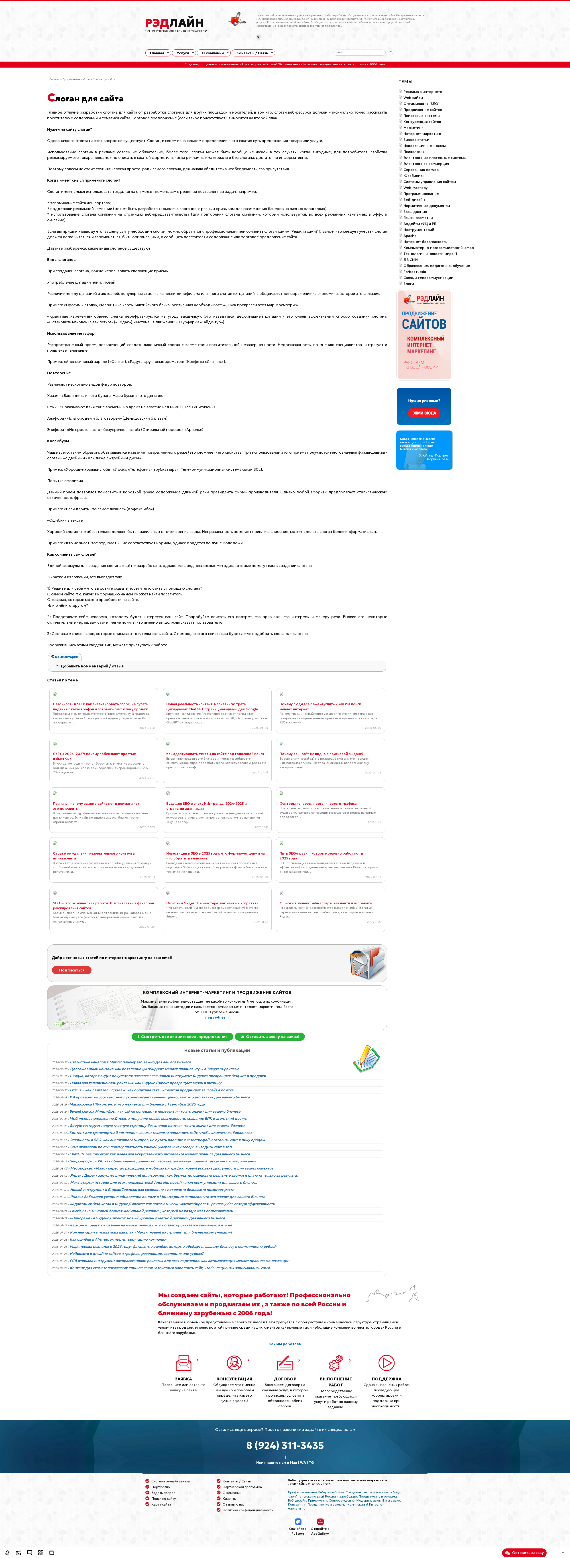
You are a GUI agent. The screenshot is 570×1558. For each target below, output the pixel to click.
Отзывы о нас (233, 1504)
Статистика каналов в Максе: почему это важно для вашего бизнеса (130, 1062)
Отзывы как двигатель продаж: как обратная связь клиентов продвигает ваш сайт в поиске (151, 1090)
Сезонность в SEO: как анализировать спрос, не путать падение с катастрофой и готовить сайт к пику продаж (167, 1139)
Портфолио (160, 1487)
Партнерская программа (242, 1487)
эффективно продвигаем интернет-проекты (333, 64)
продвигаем (230, 1304)
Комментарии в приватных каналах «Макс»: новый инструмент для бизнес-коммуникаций (151, 1232)
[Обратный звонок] (7, 1553)
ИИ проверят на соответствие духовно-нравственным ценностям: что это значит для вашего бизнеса (159, 1097)
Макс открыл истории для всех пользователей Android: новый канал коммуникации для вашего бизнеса (163, 1182)
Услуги (183, 53)
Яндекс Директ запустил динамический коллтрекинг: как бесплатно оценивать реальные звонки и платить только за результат (184, 1175)
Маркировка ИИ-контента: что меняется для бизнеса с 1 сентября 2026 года (137, 1104)
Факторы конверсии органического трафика (318, 803)
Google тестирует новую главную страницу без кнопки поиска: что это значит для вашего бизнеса (156, 1125)
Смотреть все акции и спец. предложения (184, 1036)
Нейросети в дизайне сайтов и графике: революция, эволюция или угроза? (137, 1253)
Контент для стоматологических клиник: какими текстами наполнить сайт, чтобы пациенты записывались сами (170, 1268)
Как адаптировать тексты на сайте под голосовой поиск (215, 754)
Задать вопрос (163, 1493)
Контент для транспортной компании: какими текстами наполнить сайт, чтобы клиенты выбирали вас (160, 1132)
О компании (213, 53)
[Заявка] (18, 1553)
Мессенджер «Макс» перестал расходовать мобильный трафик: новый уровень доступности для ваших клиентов (171, 1168)
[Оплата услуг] (52, 1553)
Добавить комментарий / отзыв (92, 666)
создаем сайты (195, 1295)
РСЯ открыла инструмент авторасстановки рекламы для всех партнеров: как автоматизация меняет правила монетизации (179, 1260)
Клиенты (229, 1498)
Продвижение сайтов (76, 79)
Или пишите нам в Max (276, 1462)
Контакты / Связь (252, 53)
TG (311, 1462)
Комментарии (66, 657)
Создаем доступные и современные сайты (216, 64)
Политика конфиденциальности (248, 1510)
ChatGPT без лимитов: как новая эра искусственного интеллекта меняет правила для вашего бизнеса (159, 1154)
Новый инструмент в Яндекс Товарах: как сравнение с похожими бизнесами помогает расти (152, 1189)
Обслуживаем (288, 64)
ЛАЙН (174, 23)
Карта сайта (161, 1504)
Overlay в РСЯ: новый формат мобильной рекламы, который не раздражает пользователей (151, 1211)
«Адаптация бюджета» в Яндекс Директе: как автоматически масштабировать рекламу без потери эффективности (172, 1204)
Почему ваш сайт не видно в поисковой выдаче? (322, 754)
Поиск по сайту (163, 1498)
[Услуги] (41, 1553)
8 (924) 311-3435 (285, 1445)
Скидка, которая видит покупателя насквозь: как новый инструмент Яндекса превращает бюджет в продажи (168, 1075)
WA (303, 1462)
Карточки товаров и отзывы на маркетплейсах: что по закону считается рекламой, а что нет (152, 1225)
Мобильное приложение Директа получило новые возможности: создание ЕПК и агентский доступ (158, 1118)
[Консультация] (29, 1553)
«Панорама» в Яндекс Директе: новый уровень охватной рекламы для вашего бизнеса (147, 1218)
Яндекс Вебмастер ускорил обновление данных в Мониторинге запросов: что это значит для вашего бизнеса (167, 1196)
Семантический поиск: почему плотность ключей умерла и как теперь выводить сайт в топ (150, 1147)
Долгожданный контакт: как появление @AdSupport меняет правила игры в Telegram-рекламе (154, 1069)
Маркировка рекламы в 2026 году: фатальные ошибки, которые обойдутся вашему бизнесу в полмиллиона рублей (173, 1246)
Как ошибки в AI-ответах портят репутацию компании (118, 1239)
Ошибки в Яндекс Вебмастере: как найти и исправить (212, 903)
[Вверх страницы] (563, 1553)
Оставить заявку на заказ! (272, 1036)
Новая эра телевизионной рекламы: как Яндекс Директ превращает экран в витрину (145, 1083)
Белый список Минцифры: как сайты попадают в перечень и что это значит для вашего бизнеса (154, 1111)
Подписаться (71, 970)
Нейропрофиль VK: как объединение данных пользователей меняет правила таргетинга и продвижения (162, 1161)
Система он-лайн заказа (170, 1481)
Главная (157, 53)
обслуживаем (180, 1304)
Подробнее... (217, 1017)
